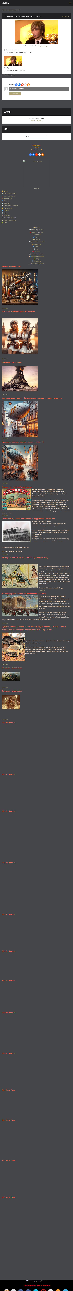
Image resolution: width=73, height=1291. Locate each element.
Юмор (5, 222)
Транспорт (7, 215)
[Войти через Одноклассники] (28, 84)
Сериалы (6, 210)
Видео (9, 10)
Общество (7, 203)
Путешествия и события (11, 205)
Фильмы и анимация (10, 217)
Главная (4, 10)
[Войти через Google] (25, 84)
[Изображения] (13, 61)
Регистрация (34, 120)
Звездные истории (43, 46)
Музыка (6, 201)
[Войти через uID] (16, 84)
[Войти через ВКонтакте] (19, 84)
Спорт (5, 213)
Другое (6, 191)
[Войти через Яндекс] (22, 84)
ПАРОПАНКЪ (5, 3)
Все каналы (37, 261)
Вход (40, 120)
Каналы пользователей (37, 263)
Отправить (15, 93)
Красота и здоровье (10, 196)
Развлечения (16, 10)
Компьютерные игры (10, 193)
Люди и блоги (8, 198)
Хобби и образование (10, 220)
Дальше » (5, 308)
